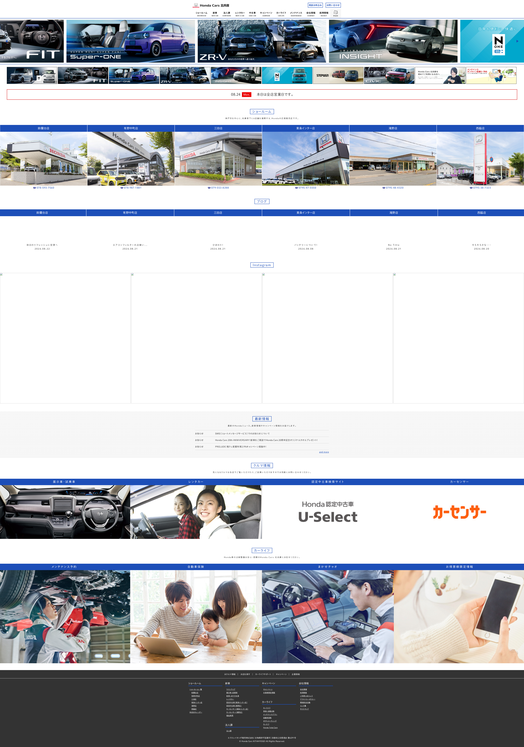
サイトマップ (304, 709)
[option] (130, 41)
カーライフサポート (263, 674)
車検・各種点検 (268, 711)
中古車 (252, 13)
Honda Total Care (270, 727)
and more (324, 452)
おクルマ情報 (230, 674)
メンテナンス (296, 13)
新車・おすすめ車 (232, 696)
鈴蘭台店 (194, 692)
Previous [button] (6, 41)
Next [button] (517, 41)
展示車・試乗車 (231, 692)
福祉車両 (229, 715)
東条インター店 (196, 702)
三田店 (193, 699)
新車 (215, 13)
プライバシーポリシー (307, 699)
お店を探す (245, 674)
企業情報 (296, 674)
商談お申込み (315, 5)
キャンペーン (266, 13)
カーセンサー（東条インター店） (237, 709)
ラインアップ (230, 689)
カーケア (266, 724)
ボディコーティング (270, 721)
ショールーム (202, 13)
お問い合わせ (333, 5)
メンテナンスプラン (270, 714)
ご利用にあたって (306, 696)
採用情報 (323, 13)
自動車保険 (267, 717)
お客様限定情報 (269, 692)
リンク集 (303, 705)
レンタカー (240, 13)
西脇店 (193, 709)
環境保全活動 (305, 702)
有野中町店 (195, 696)
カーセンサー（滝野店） (234, 712)
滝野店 (193, 705)
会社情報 (310, 13)
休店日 (335, 16)
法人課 (226, 13)
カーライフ (281, 13)
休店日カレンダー (196, 712)
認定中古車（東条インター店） (236, 702)
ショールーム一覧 (196, 689)
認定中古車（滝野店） (234, 705)
